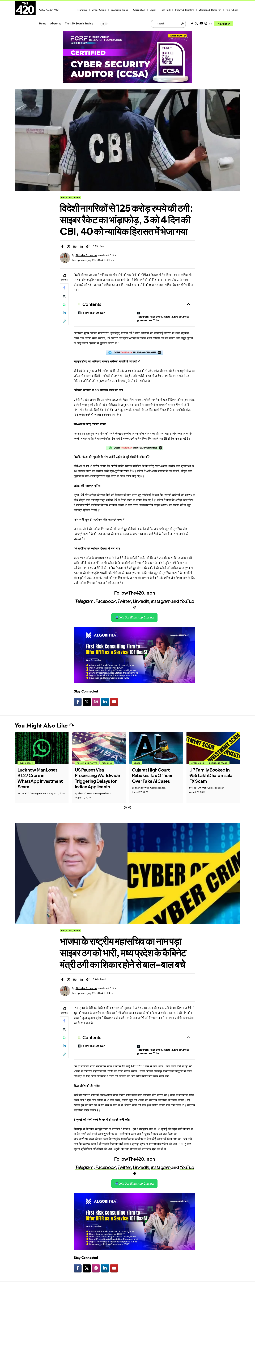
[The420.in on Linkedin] (105, 702)
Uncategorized (70, 197)
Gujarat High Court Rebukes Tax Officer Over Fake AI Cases (95, 775)
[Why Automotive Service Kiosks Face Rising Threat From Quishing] (213, 748)
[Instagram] (206, 23)
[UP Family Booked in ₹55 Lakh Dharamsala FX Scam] (156, 748)
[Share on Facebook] (62, 246)
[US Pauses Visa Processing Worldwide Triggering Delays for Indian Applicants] (42, 748)
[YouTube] (201, 23)
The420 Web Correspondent (36, 793)
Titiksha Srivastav (86, 255)
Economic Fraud (161, 763)
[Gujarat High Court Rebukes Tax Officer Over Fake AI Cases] (99, 748)
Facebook (105, 601)
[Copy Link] (87, 246)
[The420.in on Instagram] (96, 702)
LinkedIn (141, 601)
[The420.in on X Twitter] (87, 702)
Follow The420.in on (93, 312)
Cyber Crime (140, 763)
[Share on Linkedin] (81, 246)
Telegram (84, 601)
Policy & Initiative (30, 763)
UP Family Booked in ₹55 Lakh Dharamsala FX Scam (153, 775)
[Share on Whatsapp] (75, 246)
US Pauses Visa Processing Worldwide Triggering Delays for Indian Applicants (40, 778)
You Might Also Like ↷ (44, 725)
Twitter (124, 601)
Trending (49, 763)
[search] (237, 23)
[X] (196, 23)
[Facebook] (192, 23)
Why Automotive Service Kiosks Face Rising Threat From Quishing (208, 778)
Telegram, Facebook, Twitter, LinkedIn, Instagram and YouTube (163, 318)
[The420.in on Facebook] (78, 702)
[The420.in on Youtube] (114, 702)
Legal (80, 763)
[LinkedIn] (210, 23)
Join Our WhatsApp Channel (136, 617)
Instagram (161, 601)
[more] (97, 24)
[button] (125, 807)
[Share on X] (68, 246)
